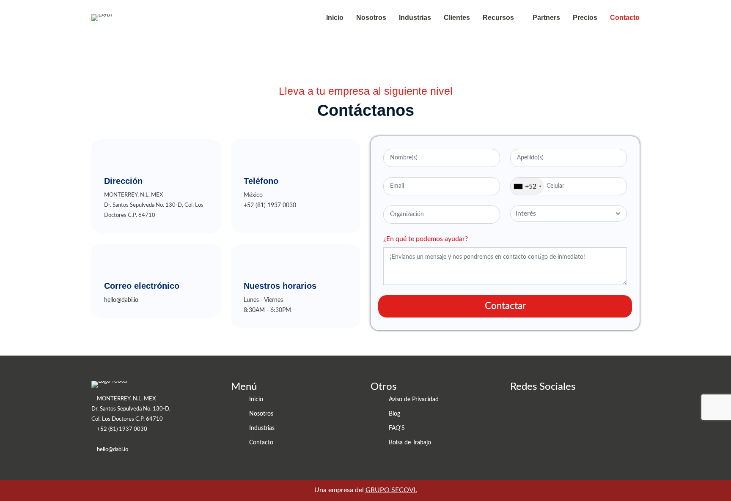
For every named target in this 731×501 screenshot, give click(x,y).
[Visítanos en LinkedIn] (515, 410)
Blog (394, 414)
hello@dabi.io (121, 300)
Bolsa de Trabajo (410, 443)
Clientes (457, 17)
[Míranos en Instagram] (552, 410)
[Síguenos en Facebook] (533, 410)
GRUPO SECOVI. (391, 490)
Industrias (415, 17)
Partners (546, 17)
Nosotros (371, 17)
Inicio (335, 17)
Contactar (505, 306)
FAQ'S (397, 428)
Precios (585, 17)
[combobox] (527, 186)
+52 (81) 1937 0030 (270, 205)
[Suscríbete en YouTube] (570, 410)
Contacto (625, 17)
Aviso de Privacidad (414, 399)
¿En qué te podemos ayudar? (425, 238)
